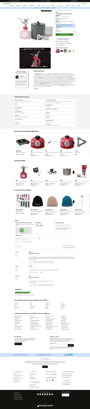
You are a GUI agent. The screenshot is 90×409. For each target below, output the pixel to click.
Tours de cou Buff (64, 326)
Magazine (79, 5)
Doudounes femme (18, 316)
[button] (35, 28)
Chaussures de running (34, 323)
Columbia (47, 304)
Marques (67, 5)
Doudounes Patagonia (65, 329)
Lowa (15, 308)
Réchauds (32, 316)
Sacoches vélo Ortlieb (65, 323)
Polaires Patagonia (49, 320)
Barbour (31, 308)
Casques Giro (63, 317)
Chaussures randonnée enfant (35, 326)
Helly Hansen (32, 307)
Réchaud (71, 10)
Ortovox (16, 304)
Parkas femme (17, 317)
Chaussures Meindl (49, 327)
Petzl (62, 308)
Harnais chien (63, 320)
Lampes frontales (18, 327)
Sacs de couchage (18, 329)
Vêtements (12, 5)
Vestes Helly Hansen (49, 323)
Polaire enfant (48, 317)
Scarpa (47, 305)
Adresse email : (53, 343)
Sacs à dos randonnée (34, 317)
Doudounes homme (18, 320)
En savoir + (36, 88)
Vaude (47, 307)
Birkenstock (63, 307)
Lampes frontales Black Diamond (51, 326)
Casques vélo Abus (64, 327)
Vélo (43, 5)
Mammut (47, 308)
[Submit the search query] (79, 3)
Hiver (48, 5)
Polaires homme (17, 323)
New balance (63, 304)
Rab (15, 305)
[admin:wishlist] (74, 34)
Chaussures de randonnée (35, 320)
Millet (31, 304)
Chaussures (18, 5)
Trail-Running (32, 5)
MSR (57, 12)
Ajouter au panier (64, 34)
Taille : (57, 29)
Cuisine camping (66, 10)
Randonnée (25, 5)
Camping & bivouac (60, 10)
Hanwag (62, 305)
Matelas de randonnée (19, 326)
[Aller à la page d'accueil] (56, 10)
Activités (52, 5)
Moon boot (32, 305)
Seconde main (61, 5)
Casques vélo (32, 327)
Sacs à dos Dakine (49, 329)
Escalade (38, 5)
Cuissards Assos (64, 316)
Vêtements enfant (49, 316)
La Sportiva (16, 307)
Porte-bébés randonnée (34, 329)
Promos (73, 5)
